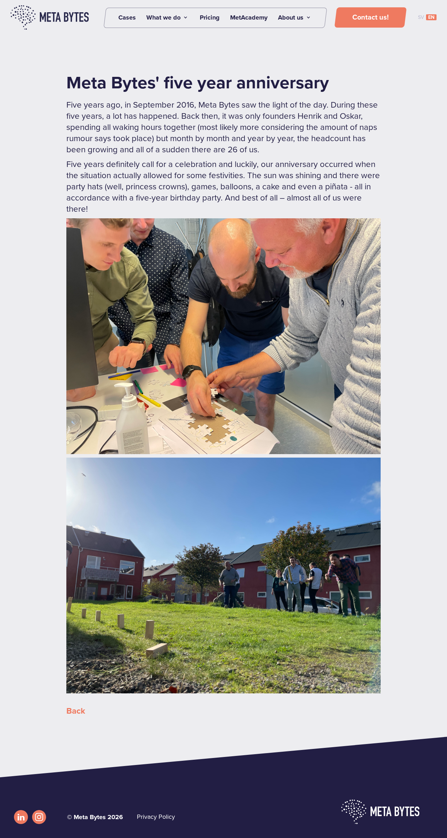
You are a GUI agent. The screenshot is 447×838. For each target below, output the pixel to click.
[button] (168, 17)
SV (421, 17)
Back (75, 711)
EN (431, 17)
